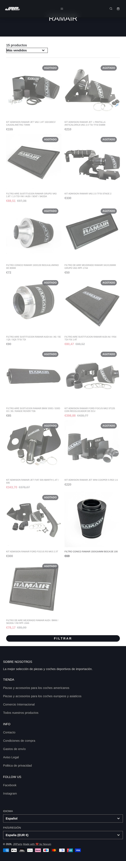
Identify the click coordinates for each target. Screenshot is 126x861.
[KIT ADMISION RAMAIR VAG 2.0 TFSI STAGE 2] (92, 167)
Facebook (9, 785)
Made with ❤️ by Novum (37, 844)
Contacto (9, 732)
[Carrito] (118, 8)
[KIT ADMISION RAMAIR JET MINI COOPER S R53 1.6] (92, 453)
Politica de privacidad (17, 765)
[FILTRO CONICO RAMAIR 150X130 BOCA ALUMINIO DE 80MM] (33, 239)
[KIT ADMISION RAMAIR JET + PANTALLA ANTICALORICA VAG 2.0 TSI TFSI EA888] (92, 96)
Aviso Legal (11, 757)
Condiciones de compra (19, 740)
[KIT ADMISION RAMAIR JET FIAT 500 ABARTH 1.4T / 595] (33, 454)
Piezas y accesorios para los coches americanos (36, 688)
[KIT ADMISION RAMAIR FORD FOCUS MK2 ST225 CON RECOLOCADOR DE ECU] (92, 383)
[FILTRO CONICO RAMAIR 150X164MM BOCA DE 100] (92, 525)
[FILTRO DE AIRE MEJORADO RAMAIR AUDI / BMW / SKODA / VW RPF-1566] (33, 595)
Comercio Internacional (19, 704)
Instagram (10, 793)
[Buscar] (110, 8)
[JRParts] (12, 8)
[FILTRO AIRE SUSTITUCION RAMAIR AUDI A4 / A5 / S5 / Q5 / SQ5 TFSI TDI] (33, 311)
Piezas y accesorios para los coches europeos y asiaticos (42, 696)
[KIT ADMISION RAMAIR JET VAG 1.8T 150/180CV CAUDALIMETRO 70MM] (33, 96)
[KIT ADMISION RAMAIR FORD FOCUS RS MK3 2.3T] (33, 525)
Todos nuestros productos (20, 712)
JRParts (17, 844)
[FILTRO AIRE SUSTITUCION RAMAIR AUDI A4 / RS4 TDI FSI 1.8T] (92, 311)
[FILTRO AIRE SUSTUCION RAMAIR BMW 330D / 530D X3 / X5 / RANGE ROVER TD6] (33, 383)
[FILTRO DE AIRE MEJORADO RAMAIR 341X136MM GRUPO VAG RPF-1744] (92, 239)
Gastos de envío (14, 749)
